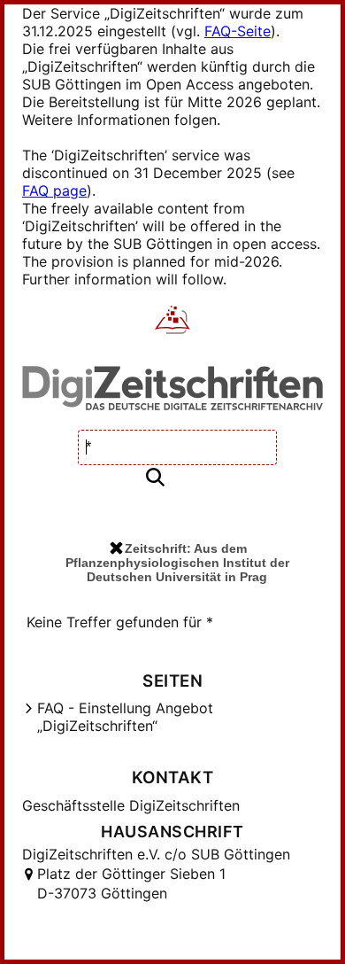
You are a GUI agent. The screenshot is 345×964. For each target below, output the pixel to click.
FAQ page (54, 190)
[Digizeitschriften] (173, 322)
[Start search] (155, 478)
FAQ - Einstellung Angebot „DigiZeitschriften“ (125, 717)
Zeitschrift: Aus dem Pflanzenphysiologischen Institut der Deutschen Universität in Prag (177, 562)
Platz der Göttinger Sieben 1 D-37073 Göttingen (131, 883)
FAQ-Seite (237, 31)
